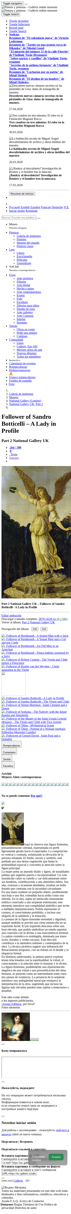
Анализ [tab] (14, 457)
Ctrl (35, 629)
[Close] (38, 218)
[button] (19, 21)
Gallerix (18, 1180)
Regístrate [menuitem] (31, 210)
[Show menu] (25, 4)
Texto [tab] (13, 454)
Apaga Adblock (11, 1004)
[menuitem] (66, 207)
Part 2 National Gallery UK (38, 622)
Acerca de (25, 1201)
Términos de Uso (33, 1204)
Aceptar (56, 1157)
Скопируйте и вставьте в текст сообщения (29, 1169)
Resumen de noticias (22, 193)
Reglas (18, 1204)
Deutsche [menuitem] (57, 207)
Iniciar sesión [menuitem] (17, 210)
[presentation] (39, 461)
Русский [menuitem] (14, 207)
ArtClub (22, 268)
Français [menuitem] (46, 207)
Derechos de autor (26, 1207)
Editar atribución (11, 615)
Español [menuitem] (35, 207)
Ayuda (6, 1201)
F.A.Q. (14, 1201)
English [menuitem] (25, 207)
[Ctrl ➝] (33, 698)
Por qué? (36, 795)
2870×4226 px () (52, 619)
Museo (18, 226)
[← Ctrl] (35, 669)
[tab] (15, 447)
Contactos (38, 1201)
